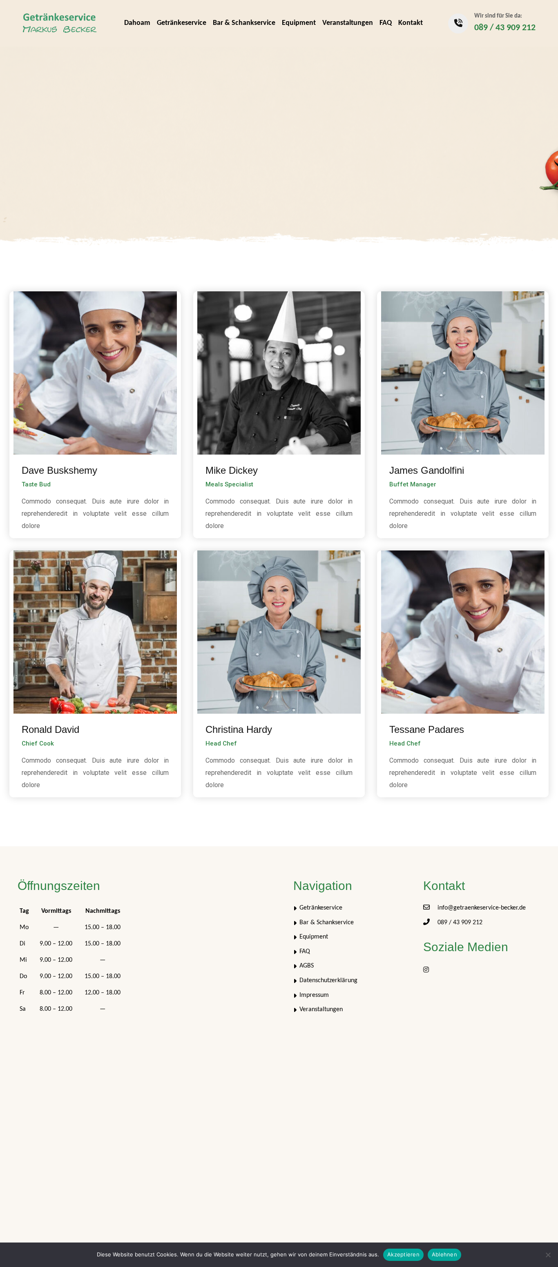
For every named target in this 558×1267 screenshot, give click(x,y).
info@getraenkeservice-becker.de (481, 908)
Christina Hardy (238, 729)
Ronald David (50, 729)
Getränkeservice (181, 23)
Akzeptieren (403, 1254)
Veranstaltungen (347, 23)
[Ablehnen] (548, 1255)
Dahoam (137, 23)
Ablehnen (444, 1254)
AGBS (306, 966)
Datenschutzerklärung (328, 980)
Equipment (299, 23)
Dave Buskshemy (59, 470)
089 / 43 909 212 (505, 28)
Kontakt (410, 23)
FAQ (385, 23)
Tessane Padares (426, 729)
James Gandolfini (426, 470)
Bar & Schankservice (244, 23)
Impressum (314, 995)
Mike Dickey (231, 470)
